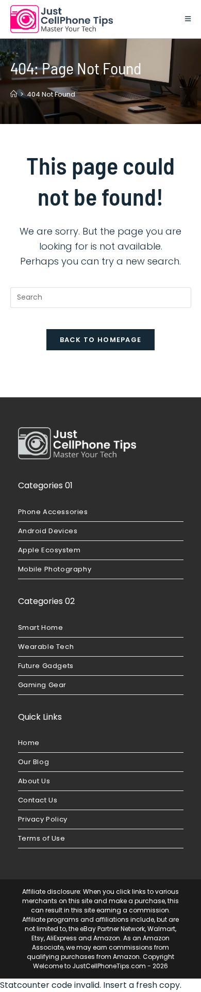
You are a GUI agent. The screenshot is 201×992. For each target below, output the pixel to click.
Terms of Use (41, 838)
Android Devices (48, 531)
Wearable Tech (46, 647)
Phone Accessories (53, 512)
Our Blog (33, 762)
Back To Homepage (101, 340)
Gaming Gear (42, 685)
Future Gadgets (46, 666)
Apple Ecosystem (49, 550)
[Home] (13, 94)
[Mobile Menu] (188, 19)
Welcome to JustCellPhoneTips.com (89, 966)
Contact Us (38, 800)
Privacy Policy (43, 819)
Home (29, 743)
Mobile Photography (55, 569)
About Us (34, 781)
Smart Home (40, 627)
